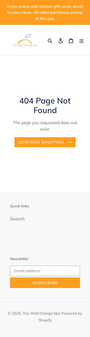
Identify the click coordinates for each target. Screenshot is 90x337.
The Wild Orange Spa (41, 313)
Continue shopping (41, 142)
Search (17, 219)
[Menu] (81, 40)
